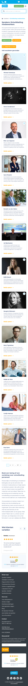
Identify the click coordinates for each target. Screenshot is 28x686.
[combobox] (15, 11)
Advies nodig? (6, 602)
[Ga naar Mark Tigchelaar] (14, 334)
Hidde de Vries (8, 379)
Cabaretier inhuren (7, 588)
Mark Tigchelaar (9, 345)
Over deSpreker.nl (7, 599)
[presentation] (24, 528)
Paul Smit (7, 447)
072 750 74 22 (17, 40)
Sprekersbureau (6, 593)
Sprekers (6, 18)
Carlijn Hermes (8, 413)
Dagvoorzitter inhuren (8, 582)
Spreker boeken (6, 577)
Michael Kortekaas (9, 72)
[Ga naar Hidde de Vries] (14, 368)
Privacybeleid (14, 683)
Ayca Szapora (8, 175)
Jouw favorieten (6, 615)
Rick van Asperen (9, 141)
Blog (3, 608)
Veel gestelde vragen (8, 606)
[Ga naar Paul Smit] (14, 436)
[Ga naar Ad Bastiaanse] (14, 232)
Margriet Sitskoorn (9, 311)
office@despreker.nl (8, 629)
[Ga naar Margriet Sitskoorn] (14, 300)
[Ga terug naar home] (5, 6)
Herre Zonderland (9, 106)
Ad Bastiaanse (8, 243)
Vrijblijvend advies (19, 6)
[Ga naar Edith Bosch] (14, 266)
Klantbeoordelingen (8, 604)
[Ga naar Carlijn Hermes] (14, 402)
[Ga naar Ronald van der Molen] (14, 197)
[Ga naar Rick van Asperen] (14, 129)
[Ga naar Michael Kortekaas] (14, 61)
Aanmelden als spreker (8, 613)
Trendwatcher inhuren (8, 584)
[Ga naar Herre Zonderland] (14, 95)
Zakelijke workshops (8, 579)
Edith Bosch (7, 277)
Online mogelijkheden (8, 586)
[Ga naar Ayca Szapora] (14, 163)
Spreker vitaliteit (6, 591)
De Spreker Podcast (7, 611)
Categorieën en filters (9, 46)
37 (18, 465)
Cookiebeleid (19, 682)
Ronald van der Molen (10, 209)
